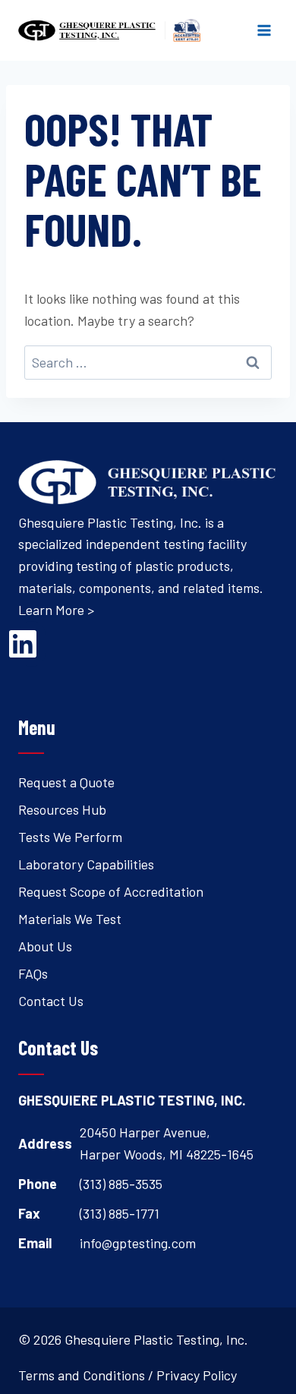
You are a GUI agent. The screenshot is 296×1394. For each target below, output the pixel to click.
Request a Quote (66, 782)
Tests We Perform (70, 836)
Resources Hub (62, 809)
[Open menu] (264, 30)
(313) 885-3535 (121, 1183)
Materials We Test (69, 918)
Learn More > (56, 609)
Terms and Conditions (81, 1375)
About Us (45, 946)
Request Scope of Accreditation (110, 891)
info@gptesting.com (138, 1243)
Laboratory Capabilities (86, 864)
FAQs (33, 973)
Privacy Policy (196, 1375)
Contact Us (50, 1000)
